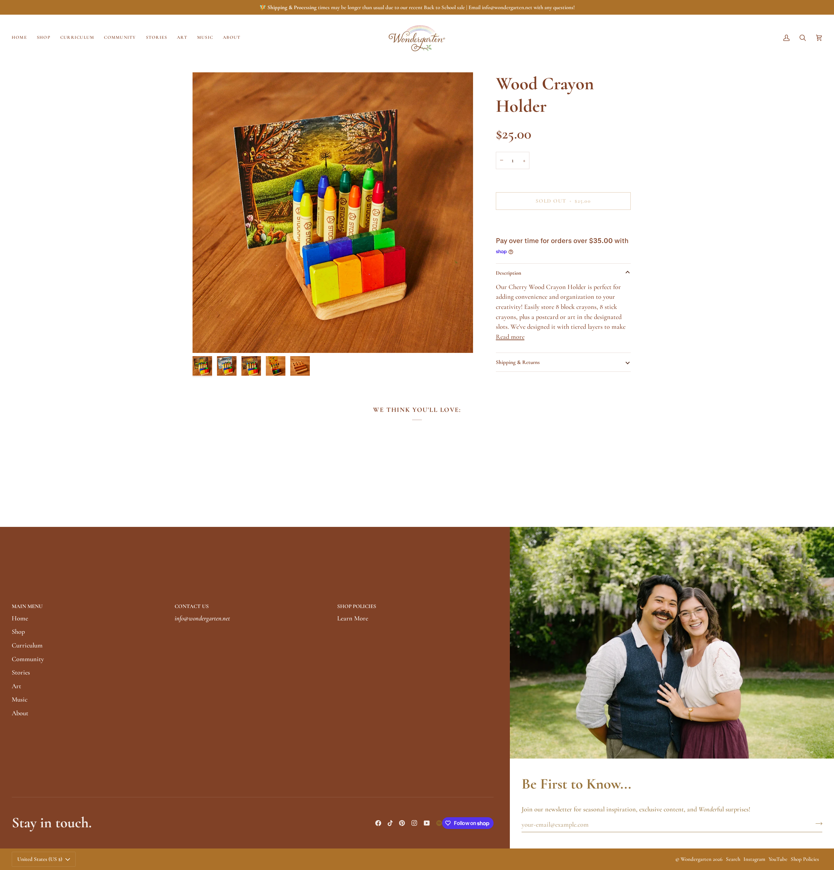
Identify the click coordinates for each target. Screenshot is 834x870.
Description (508, 272)
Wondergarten (696, 859)
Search (733, 859)
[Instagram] (414, 823)
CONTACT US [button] (192, 606)
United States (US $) (39, 859)
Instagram (754, 859)
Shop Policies (805, 859)
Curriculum (27, 645)
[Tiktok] (390, 823)
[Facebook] (378, 823)
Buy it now (563, 223)
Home (20, 618)
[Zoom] (333, 212)
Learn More (352, 618)
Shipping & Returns (518, 362)
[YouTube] (427, 823)
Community (28, 659)
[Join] (817, 824)
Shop (18, 632)
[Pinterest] (402, 823)
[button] (43, 38)
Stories (21, 672)
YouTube (778, 859)
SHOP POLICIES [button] (356, 606)
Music (19, 699)
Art (16, 686)
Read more (510, 337)
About (20, 713)
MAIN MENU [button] (27, 606)
